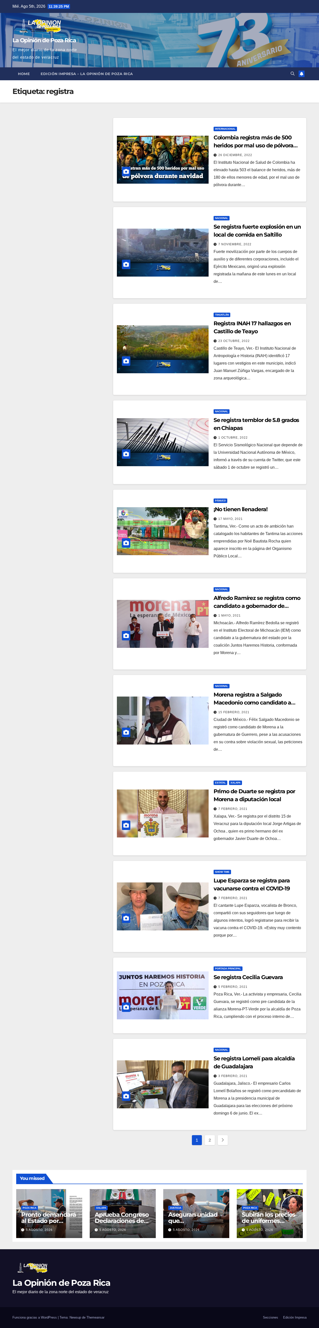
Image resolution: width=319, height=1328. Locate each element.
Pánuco (220, 500)
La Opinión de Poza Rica (44, 40)
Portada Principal (228, 968)
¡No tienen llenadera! (240, 509)
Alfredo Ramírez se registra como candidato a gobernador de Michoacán (257, 606)
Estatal (220, 782)
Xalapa (235, 782)
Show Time (222, 872)
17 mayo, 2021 (230, 519)
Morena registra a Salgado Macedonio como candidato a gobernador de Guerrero (252, 702)
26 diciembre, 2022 (235, 155)
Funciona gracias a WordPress (35, 1317)
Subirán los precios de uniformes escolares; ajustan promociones (268, 1224)
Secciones (270, 1317)
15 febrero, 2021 (233, 712)
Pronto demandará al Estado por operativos (48, 1221)
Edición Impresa (295, 1317)
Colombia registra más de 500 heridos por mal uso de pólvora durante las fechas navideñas (253, 145)
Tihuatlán (222, 314)
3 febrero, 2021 (232, 1076)
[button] (293, 74)
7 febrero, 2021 (232, 809)
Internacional (225, 128)
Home (24, 74)
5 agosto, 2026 (39, 1230)
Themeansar (95, 1317)
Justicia (175, 1207)
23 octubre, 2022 (234, 341)
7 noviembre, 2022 (234, 244)
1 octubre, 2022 (233, 437)
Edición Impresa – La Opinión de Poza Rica (87, 74)
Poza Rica (29, 1207)
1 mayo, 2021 (229, 615)
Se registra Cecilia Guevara (248, 977)
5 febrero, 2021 (232, 987)
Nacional (221, 218)
